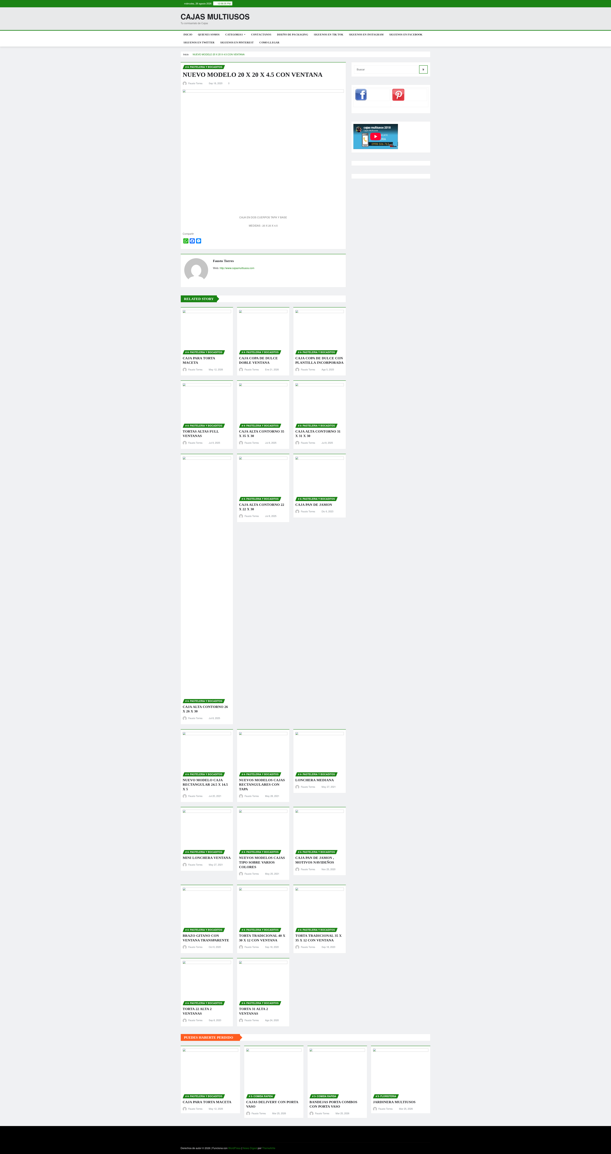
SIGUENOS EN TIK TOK (328, 34)
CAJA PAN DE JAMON (313, 505)
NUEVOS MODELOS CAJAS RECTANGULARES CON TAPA (262, 784)
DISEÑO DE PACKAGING (292, 34)
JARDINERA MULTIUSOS (394, 1102)
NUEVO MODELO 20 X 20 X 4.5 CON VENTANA (219, 54)
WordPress (234, 1148)
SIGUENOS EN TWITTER (198, 42)
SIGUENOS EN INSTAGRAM (366, 34)
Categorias (234, 34)
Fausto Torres (195, 83)
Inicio (187, 34)
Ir (423, 69)
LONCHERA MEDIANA (314, 780)
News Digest (250, 1148)
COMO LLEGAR (269, 42)
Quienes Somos (209, 34)
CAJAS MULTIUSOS (215, 16)
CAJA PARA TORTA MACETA (207, 1102)
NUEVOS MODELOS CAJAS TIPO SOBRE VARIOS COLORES (262, 862)
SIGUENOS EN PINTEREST (237, 42)
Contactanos (261, 34)
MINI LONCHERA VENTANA (207, 858)
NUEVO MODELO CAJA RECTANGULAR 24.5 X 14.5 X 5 (205, 784)
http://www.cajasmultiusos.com (237, 268)
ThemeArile (268, 1148)
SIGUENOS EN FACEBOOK (405, 34)
